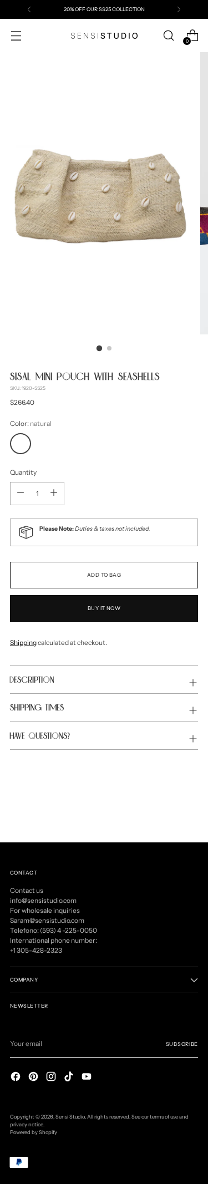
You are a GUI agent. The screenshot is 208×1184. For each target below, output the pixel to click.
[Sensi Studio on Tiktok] (70, 1078)
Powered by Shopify (33, 1132)
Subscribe (182, 1044)
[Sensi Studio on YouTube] (87, 1078)
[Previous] (29, 9)
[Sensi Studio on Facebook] (16, 1078)
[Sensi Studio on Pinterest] (34, 1078)
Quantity (23, 472)
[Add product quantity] (21, 493)
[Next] (178, 9)
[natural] (20, 443)
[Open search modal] (168, 35)
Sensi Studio (70, 1117)
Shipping (23, 642)
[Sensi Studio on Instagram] (52, 1078)
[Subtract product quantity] (54, 493)
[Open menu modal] (15, 35)
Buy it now (104, 608)
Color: (31, 423)
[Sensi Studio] (104, 36)
